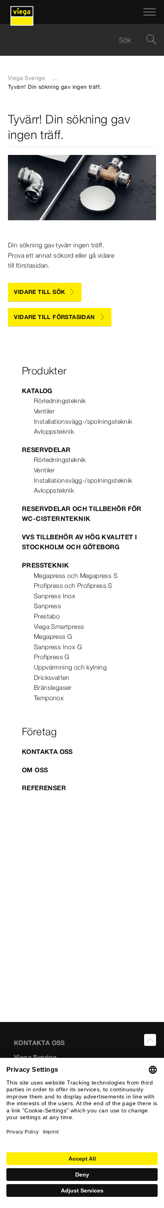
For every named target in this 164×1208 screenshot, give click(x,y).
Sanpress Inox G (58, 647)
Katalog (37, 391)
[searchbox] (75, 40)
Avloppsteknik (54, 431)
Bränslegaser (53, 687)
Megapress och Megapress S (75, 576)
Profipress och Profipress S (73, 585)
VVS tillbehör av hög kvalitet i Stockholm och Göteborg (79, 542)
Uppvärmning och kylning (70, 667)
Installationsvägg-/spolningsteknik (83, 421)
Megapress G (53, 636)
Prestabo (47, 616)
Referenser (44, 788)
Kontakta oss (47, 752)
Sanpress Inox (54, 596)
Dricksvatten (52, 677)
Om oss (35, 770)
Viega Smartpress (59, 626)
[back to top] (150, 1040)
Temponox (49, 698)
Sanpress (47, 606)
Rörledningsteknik (60, 401)
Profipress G (52, 657)
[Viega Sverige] (22, 12)
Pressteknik (45, 565)
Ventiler (44, 411)
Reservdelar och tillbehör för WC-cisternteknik (82, 514)
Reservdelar (46, 450)
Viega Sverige (26, 78)
